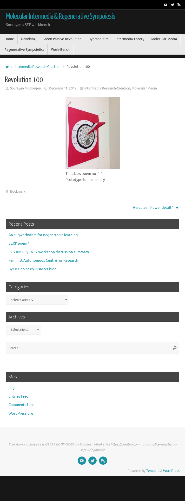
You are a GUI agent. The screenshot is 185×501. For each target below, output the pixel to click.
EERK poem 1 (19, 243)
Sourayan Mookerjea (25, 88)
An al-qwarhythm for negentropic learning (43, 235)
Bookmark (17, 192)
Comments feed (21, 405)
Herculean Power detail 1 (153, 207)
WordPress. (171, 471)
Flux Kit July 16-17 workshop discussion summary (48, 252)
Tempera (152, 471)
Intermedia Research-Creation (37, 67)
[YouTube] (165, 4)
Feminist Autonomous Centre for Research (43, 260)
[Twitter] (172, 4)
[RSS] (179, 4)
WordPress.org (20, 413)
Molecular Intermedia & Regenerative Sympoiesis (60, 16)
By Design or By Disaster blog (32, 269)
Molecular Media (144, 88)
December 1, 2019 (63, 88)
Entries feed (18, 396)
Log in (13, 388)
